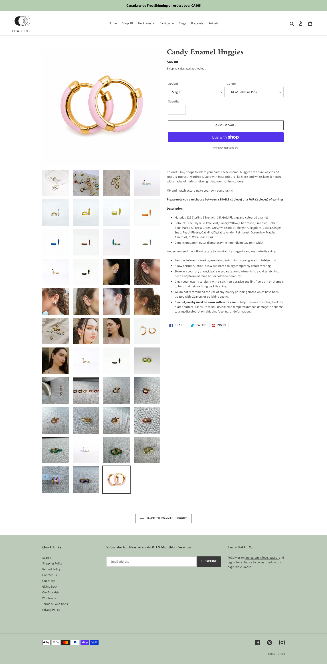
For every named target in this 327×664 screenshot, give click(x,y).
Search (46, 558)
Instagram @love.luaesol (262, 558)
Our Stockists (51, 592)
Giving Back (49, 586)
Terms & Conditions (55, 604)
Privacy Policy (51, 610)
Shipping (172, 68)
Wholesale (49, 598)
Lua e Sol (280, 654)
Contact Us (49, 575)
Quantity (173, 101)
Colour (231, 84)
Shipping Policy (52, 563)
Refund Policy (51, 569)
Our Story (48, 581)
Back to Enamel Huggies (166, 518)
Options (173, 84)
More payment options (225, 147)
